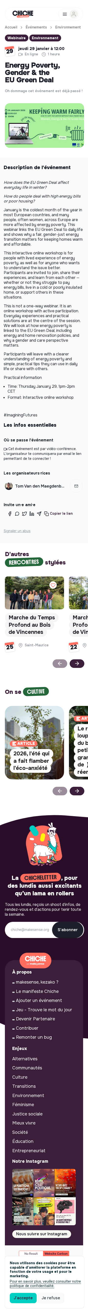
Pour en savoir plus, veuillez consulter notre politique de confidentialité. (45, 1283)
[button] (76, 486)
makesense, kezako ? (37, 982)
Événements (36, 27)
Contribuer (27, 1028)
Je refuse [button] (51, 1297)
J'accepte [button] (23, 1297)
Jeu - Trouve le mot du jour (44, 1010)
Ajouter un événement (39, 1000)
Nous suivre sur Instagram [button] (41, 1234)
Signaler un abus (17, 531)
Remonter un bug (34, 1037)
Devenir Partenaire (35, 1019)
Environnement (68, 27)
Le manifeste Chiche (37, 991)
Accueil (11, 27)
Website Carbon (55, 1253)
